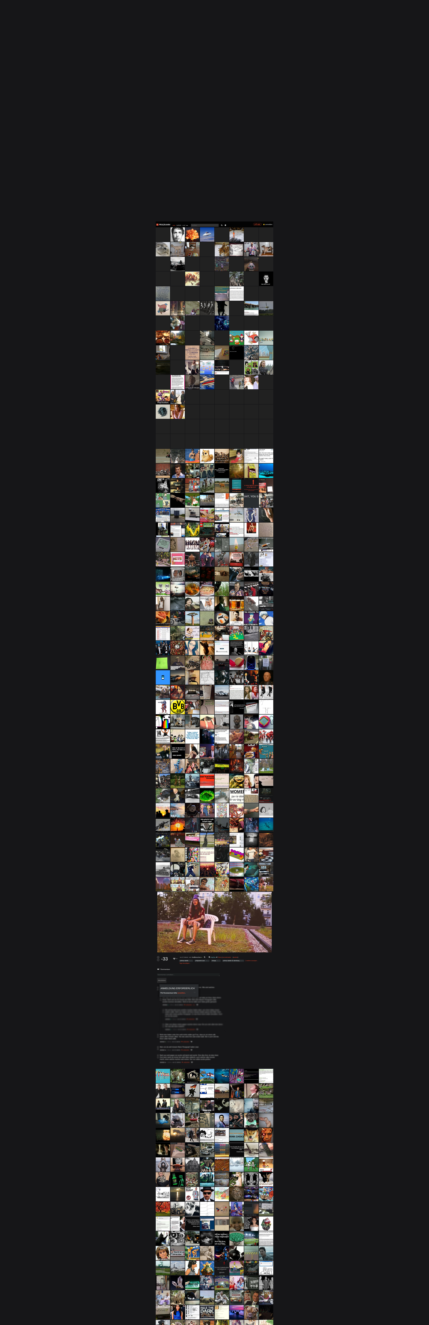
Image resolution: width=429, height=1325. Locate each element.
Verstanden (274, 1320)
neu (174, 4)
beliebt (179, 4)
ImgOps (213, 736)
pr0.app (257, 3)
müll (183, 4)
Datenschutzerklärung (209, 1322)
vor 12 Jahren (184, 736)
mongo (214, 739)
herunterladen (227, 736)
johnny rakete (184, 739)
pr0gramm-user (200, 739)
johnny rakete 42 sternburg (231, 739)
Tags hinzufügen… (185, 742)
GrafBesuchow (196, 736)
